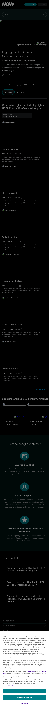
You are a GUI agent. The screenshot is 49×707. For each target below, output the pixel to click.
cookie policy (31, 671)
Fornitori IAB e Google (9, 686)
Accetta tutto (24, 691)
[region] (24, 669)
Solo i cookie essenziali (24, 697)
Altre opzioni (24, 703)
